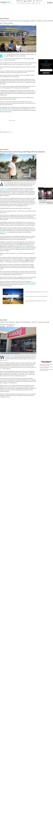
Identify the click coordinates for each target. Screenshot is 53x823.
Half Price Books (10, 355)
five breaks (16, 253)
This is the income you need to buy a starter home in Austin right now (36, 296)
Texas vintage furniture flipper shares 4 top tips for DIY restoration (35, 300)
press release (23, 246)
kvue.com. (11, 132)
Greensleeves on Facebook (29, 284)
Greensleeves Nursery (5, 188)
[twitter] (49, 2)
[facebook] (47, 2)
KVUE (5, 54)
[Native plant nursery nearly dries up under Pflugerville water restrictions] (18, 167)
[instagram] (50, 2)
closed (8, 385)
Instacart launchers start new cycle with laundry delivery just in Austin (46, 365)
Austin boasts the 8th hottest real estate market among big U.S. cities (36, 291)
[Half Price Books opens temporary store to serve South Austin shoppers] (18, 340)
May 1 (22, 259)
